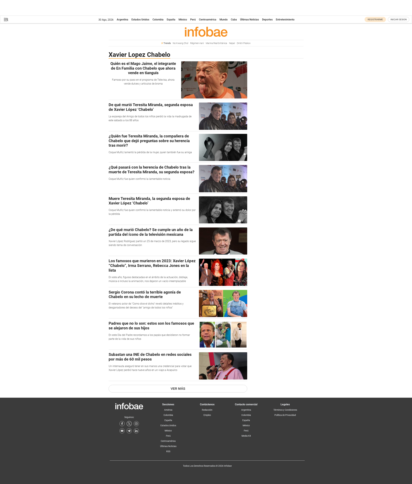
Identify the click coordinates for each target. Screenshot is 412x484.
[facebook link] (122, 423)
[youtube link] (122, 430)
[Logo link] (206, 31)
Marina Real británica (216, 43)
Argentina (122, 19)
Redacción (207, 410)
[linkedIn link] (136, 430)
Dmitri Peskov (244, 43)
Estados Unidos (140, 19)
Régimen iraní (197, 43)
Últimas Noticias (249, 19)
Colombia (158, 19)
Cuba (234, 19)
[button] (6, 19)
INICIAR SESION (398, 19)
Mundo (224, 19)
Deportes (267, 19)
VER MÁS (178, 388)
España (171, 19)
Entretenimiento (285, 19)
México (183, 19)
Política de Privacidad (285, 415)
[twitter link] (129, 423)
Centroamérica (207, 19)
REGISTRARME (375, 19)
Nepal (232, 43)
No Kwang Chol (180, 43)
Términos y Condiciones (285, 410)
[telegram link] (129, 430)
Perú (193, 19)
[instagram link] (136, 423)
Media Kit (246, 436)
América (168, 410)
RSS (168, 451)
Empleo (207, 415)
